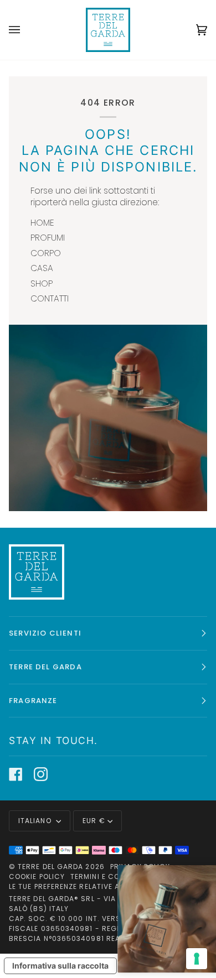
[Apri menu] (25, 30)
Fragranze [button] (33, 700)
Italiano (36, 820)
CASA (41, 268)
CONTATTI (49, 298)
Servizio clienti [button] (45, 633)
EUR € (94, 820)
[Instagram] (41, 774)
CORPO (45, 253)
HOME (42, 222)
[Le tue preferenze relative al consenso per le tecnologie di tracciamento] (196, 958)
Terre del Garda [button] (45, 667)
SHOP (41, 283)
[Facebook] (16, 774)
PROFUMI (47, 237)
